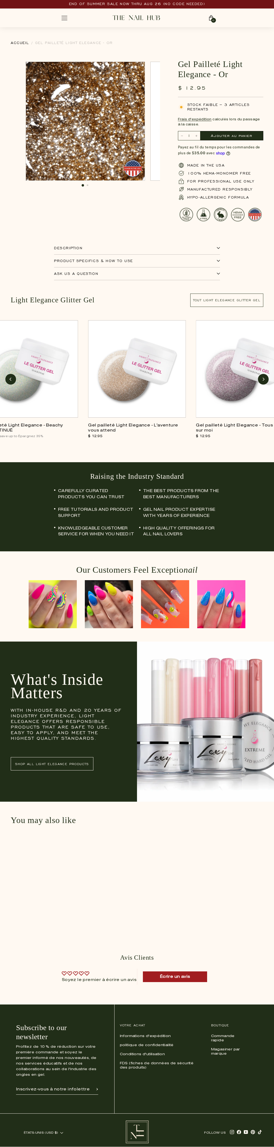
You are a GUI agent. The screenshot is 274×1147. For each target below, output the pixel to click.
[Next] (263, 379)
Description (68, 248)
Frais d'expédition (195, 119)
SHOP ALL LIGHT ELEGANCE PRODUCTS (52, 764)
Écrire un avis (175, 977)
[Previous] (10, 379)
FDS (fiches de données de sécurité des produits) (157, 1065)
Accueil (20, 43)
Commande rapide (223, 1038)
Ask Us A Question (76, 273)
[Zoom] (138, 69)
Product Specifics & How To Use (93, 261)
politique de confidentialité (147, 1045)
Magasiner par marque (225, 1051)
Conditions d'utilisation (142, 1054)
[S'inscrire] (97, 1089)
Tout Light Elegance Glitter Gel (226, 300)
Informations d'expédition (145, 1036)
